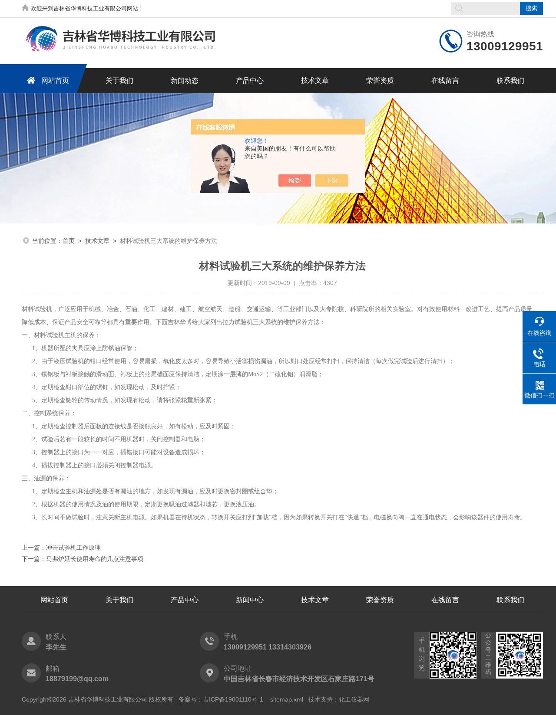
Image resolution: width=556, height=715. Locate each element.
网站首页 (55, 80)
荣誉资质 (380, 80)
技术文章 (315, 80)
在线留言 (445, 80)
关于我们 (119, 80)
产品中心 (250, 80)
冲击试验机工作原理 (73, 547)
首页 (69, 240)
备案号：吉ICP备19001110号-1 (221, 699)
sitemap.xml (286, 699)
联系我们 (510, 80)
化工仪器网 (354, 699)
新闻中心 (250, 599)
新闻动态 (185, 80)
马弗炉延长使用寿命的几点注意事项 (94, 558)
